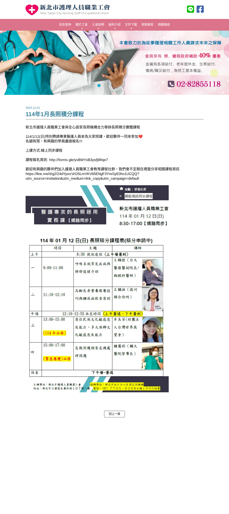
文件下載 (131, 24)
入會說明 (98, 24)
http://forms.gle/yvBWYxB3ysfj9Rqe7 (78, 160)
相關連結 (164, 24)
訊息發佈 (65, 24)
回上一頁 (114, 413)
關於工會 (81, 24)
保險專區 (147, 24)
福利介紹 (114, 24)
